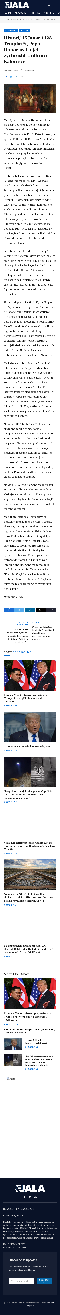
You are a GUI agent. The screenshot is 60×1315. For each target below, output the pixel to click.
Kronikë (49, 13)
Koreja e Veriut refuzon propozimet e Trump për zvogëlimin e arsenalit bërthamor (25, 698)
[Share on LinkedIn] (16, 77)
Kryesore (21, 13)
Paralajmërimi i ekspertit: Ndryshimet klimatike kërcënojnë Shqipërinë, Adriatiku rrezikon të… (17, 636)
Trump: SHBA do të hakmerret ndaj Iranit (28, 746)
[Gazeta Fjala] (16, 5)
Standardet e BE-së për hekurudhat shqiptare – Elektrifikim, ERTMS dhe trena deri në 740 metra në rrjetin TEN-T (28, 897)
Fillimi (7, 13)
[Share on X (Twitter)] (11, 77)
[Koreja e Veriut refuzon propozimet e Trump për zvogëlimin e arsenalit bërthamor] (30, 675)
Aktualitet (11, 31)
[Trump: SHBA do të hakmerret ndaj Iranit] (30, 727)
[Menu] (55, 5)
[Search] (49, 5)
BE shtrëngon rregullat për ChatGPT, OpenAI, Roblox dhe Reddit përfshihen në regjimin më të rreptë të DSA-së (28, 949)
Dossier (24, 31)
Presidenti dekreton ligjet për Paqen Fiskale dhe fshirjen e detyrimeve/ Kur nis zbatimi (43, 633)
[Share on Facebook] (6, 77)
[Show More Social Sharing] (22, 77)
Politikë (35, 13)
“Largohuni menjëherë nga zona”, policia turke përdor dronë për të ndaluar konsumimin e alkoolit (28, 794)
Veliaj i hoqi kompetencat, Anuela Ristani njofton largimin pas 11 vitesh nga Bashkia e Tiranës (30, 846)
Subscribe (44, 1280)
